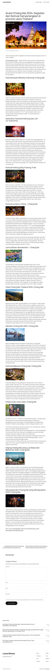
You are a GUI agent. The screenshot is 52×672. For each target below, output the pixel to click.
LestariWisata (7, 2)
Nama (7, 582)
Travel (17, 50)
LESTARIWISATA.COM (12, 60)
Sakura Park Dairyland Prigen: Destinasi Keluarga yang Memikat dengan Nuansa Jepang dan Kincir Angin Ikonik (23, 630)
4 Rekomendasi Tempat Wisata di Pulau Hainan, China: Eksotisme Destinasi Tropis (21, 635)
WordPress (47, 668)
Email (7, 588)
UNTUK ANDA (46, 2)
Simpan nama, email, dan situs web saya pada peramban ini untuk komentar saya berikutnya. (25, 599)
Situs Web (7, 594)
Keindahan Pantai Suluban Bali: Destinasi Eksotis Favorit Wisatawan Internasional (19, 625)
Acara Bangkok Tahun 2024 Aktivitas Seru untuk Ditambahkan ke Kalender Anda (22, 529)
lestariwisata (12, 50)
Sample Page (39, 2)
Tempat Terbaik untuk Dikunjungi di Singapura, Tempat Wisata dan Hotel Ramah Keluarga (36, 546)
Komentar (8, 566)
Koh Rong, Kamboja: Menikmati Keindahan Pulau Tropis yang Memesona (18, 641)
